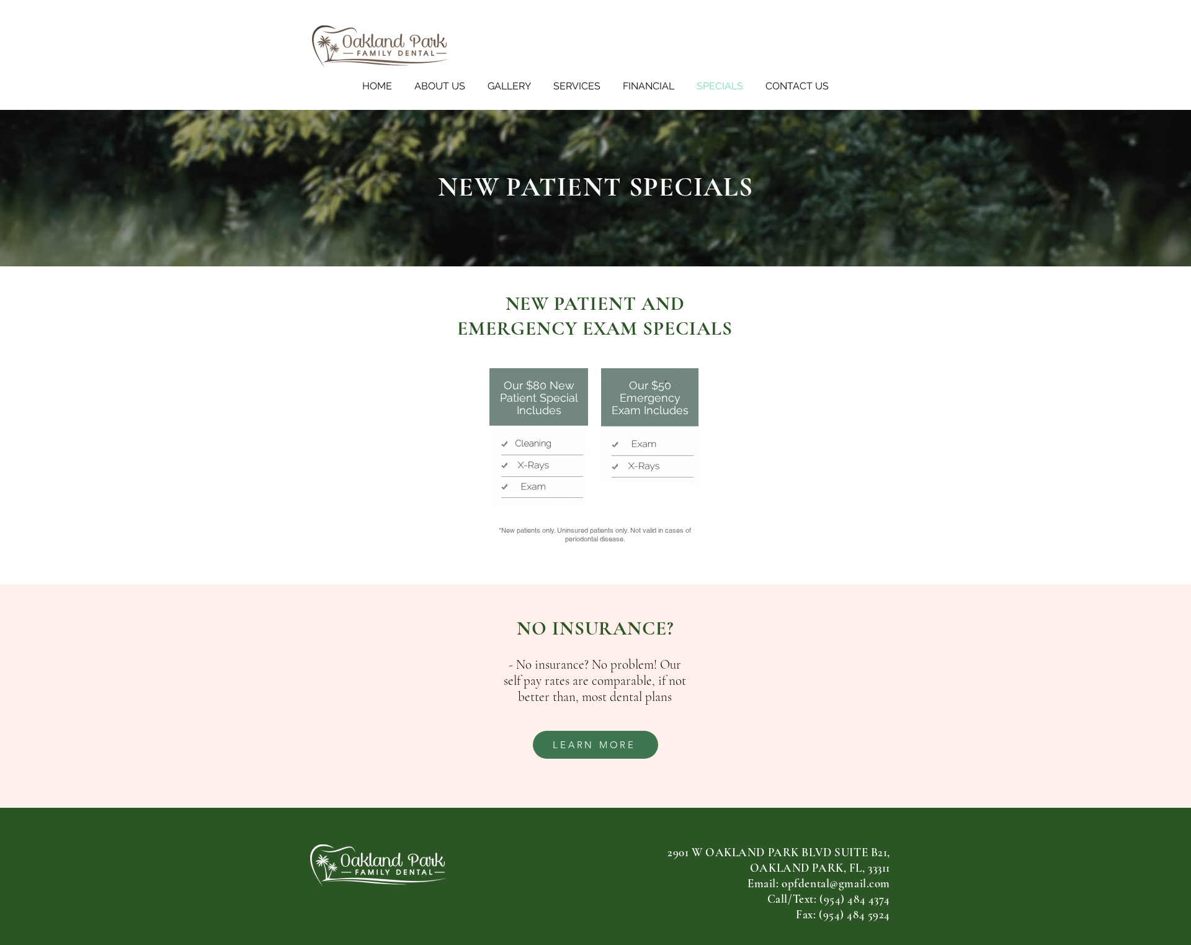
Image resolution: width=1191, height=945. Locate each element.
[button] (439, 86)
